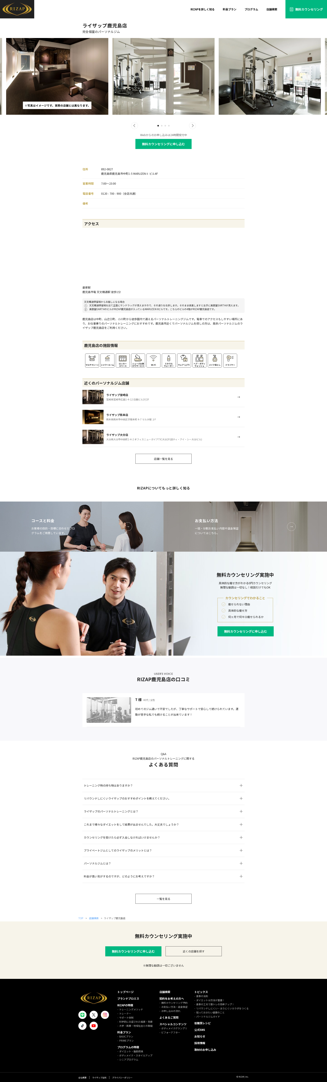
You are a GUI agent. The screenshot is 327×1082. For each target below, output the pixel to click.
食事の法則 (202, 996)
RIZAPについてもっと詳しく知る (163, 488)
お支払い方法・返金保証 (174, 1007)
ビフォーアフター (170, 1032)
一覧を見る (163, 899)
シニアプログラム (128, 1059)
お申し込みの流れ (170, 1011)
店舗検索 (271, 9)
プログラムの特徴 (128, 1047)
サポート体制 (126, 1017)
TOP (81, 918)
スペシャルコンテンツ (172, 1024)
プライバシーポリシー (122, 1077)
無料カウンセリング (309, 9)
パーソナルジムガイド (208, 1016)
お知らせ (199, 1036)
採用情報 (199, 1043)
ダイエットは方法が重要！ (210, 1000)
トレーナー (125, 1013)
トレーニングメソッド (131, 1009)
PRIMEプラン (126, 1040)
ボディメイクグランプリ (174, 1028)
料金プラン (229, 9)
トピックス (201, 992)
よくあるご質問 (168, 1017)
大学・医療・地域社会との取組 (136, 1025)
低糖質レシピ (202, 1023)
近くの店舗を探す (194, 951)
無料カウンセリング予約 (174, 1002)
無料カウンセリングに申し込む (163, 144)
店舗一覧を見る (163, 459)
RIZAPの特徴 (125, 1005)
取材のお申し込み (205, 1050)
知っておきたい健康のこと (210, 1012)
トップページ (125, 992)
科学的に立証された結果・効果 (136, 1021)
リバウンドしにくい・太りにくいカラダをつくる (222, 1008)
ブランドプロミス (128, 998)
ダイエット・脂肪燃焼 (131, 1051)
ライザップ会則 (99, 1077)
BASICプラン (126, 1036)
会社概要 (82, 1077)
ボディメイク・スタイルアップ (135, 1055)
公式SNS (199, 1030)
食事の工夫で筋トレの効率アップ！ (215, 1004)
